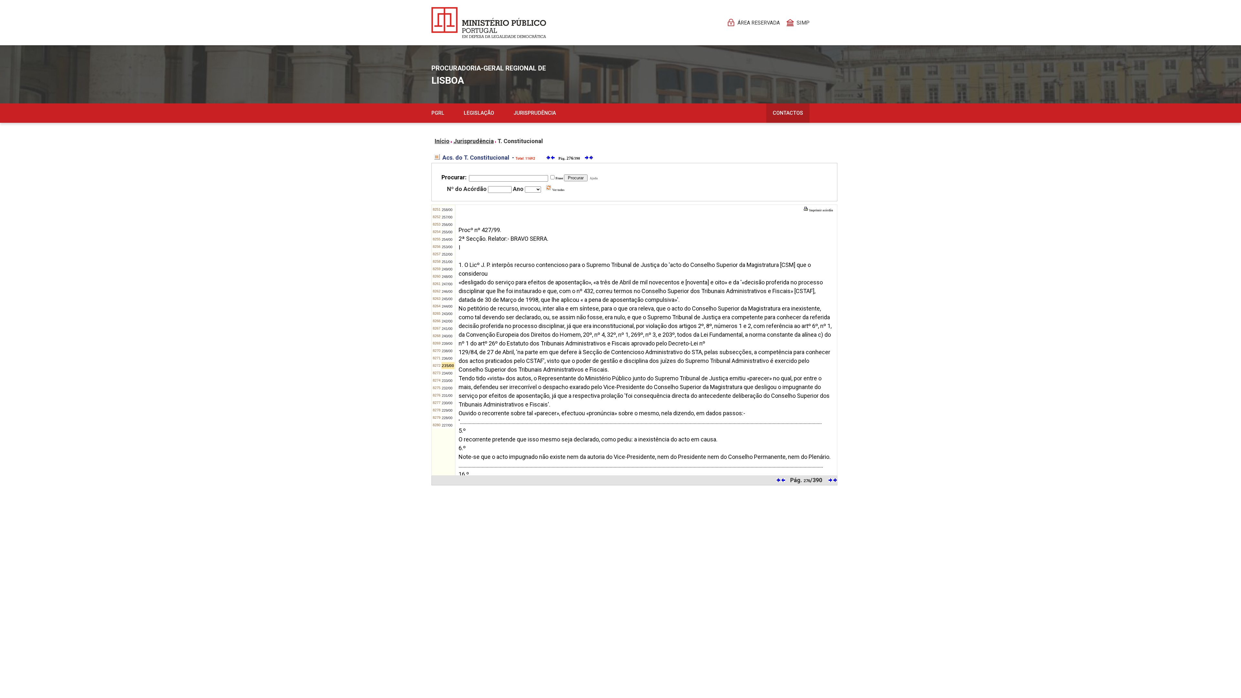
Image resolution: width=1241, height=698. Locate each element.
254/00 (447, 239)
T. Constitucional (520, 141)
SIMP (803, 23)
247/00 (447, 284)
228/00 (447, 418)
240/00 (447, 336)
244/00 (447, 306)
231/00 (447, 395)
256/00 (447, 225)
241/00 (447, 329)
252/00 (447, 254)
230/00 (447, 403)
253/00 (447, 247)
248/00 (447, 277)
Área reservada (758, 23)
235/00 (448, 366)
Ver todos (558, 190)
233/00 (447, 381)
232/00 (447, 388)
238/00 (447, 351)
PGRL (437, 113)
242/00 (447, 321)
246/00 (447, 291)
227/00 (447, 425)
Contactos (788, 113)
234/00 (447, 373)
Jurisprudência (535, 113)
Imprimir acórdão (821, 210)
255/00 (447, 232)
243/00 (447, 314)
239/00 (447, 343)
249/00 (447, 269)
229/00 (447, 410)
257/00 (447, 217)
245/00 (447, 299)
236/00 (447, 358)
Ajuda (593, 178)
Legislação (479, 113)
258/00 (447, 210)
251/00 (447, 262)
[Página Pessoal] (488, 22)
